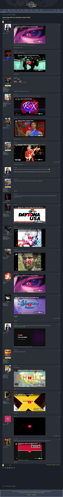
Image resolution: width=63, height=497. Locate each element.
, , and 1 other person (22, 91)
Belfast (6, 152)
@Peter (15, 169)
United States (7, 214)
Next (10, 21)
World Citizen (7, 237)
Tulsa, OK (7, 258)
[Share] (58, 24)
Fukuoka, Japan (7, 375)
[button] (29, 10)
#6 (59, 142)
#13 (59, 273)
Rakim (4, 19)
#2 (59, 50)
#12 (59, 249)
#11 (59, 226)
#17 (59, 365)
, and (18, 47)
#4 (59, 94)
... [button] (6, 21)
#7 (59, 167)
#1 (59, 24)
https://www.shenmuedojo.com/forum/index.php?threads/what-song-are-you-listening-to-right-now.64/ (32, 171)
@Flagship (15, 325)
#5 (59, 118)
